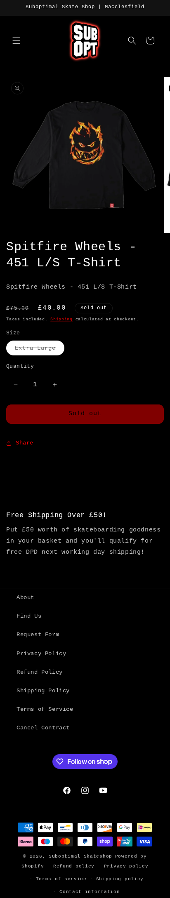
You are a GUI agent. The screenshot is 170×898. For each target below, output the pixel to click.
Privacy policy (126, 866)
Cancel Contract (43, 727)
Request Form (38, 634)
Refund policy (73, 866)
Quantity (20, 366)
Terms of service (61, 879)
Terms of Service (45, 709)
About (25, 597)
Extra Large (39, 349)
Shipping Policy (43, 690)
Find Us (29, 616)
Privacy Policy (41, 653)
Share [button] (24, 443)
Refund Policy (40, 672)
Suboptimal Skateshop (80, 856)
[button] (16, 40)
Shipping (61, 319)
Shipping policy (120, 879)
